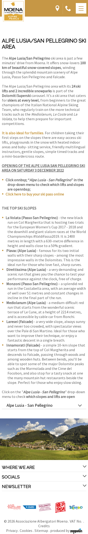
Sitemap (41, 530)
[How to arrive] (57, 9)
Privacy (12, 530)
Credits (44, 525)
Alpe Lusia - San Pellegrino (30, 405)
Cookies (26, 530)
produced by (60, 530)
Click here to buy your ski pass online (35, 194)
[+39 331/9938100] (68, 9)
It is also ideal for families (22, 133)
